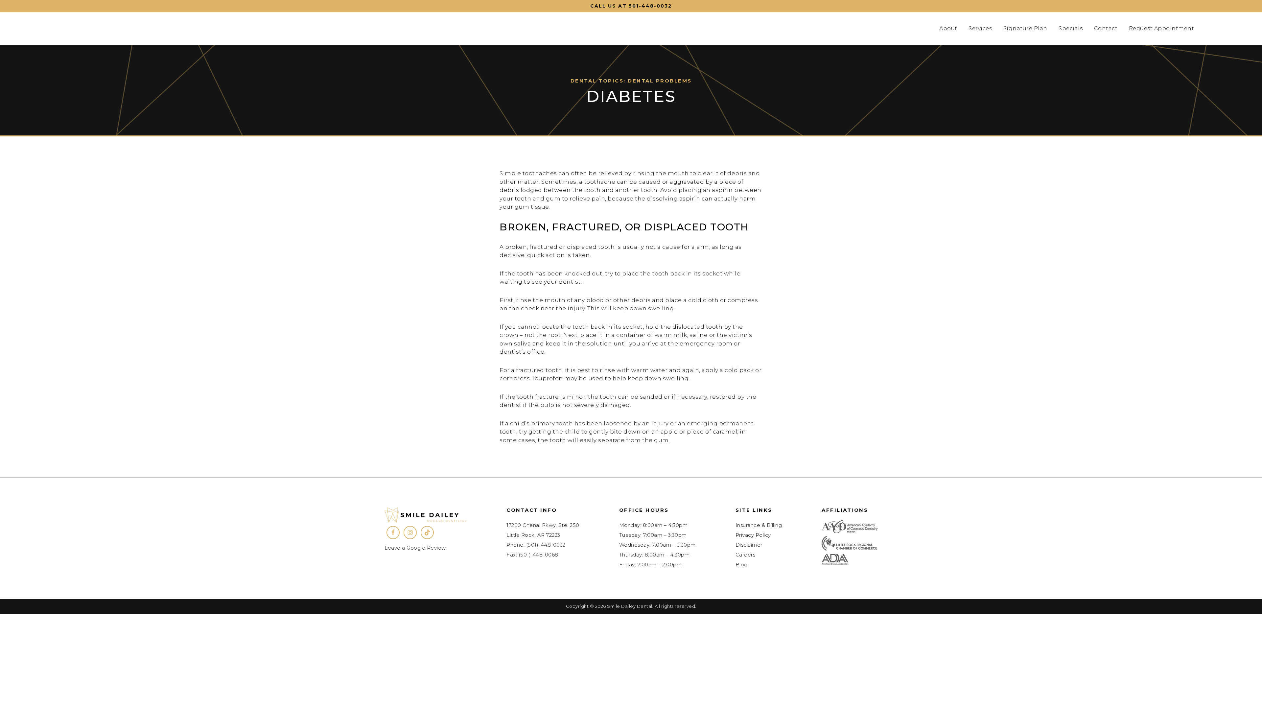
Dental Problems (660, 81)
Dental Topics (597, 81)
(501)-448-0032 (546, 545)
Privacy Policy (753, 535)
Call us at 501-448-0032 (631, 6)
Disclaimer (749, 545)
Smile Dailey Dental (119, 28)
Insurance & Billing (759, 525)
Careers (746, 555)
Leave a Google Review (415, 548)
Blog (742, 564)
